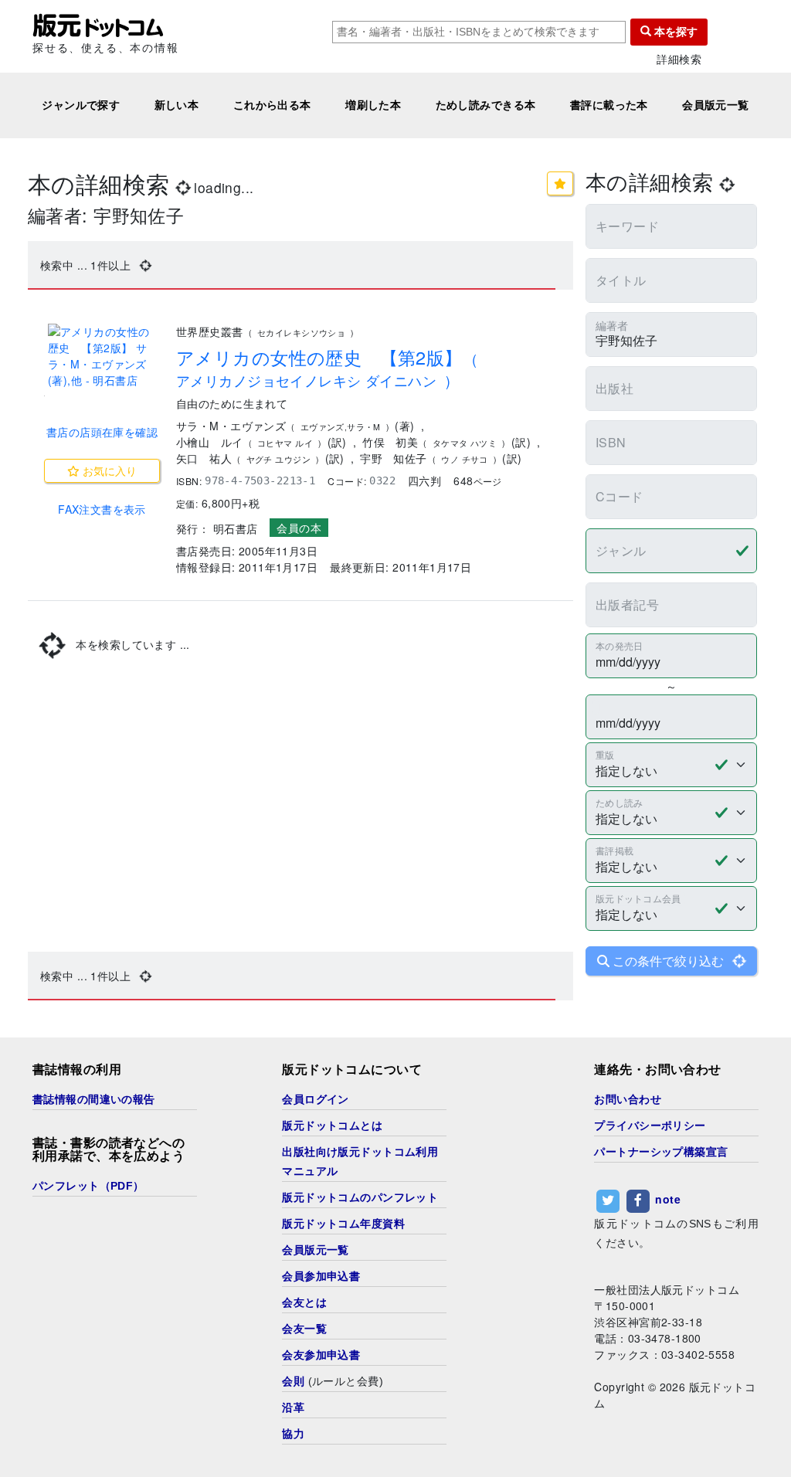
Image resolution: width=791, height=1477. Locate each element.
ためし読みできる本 (486, 105)
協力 (293, 1434)
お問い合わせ (627, 1099)
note (668, 1199)
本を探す (674, 31)
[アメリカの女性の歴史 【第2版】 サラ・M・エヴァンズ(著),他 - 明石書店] (102, 356)
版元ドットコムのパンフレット (360, 1197)
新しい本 (176, 105)
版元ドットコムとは (332, 1125)
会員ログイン (315, 1099)
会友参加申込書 (321, 1355)
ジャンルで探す (81, 105)
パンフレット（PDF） (88, 1186)
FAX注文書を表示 (102, 509)
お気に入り (108, 470)
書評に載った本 (609, 105)
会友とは (304, 1302)
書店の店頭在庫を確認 (102, 432)
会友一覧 (304, 1329)
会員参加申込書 (321, 1276)
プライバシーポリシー (649, 1125)
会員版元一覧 (715, 105)
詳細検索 (679, 59)
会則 (293, 1381)
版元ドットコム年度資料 (343, 1223)
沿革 (293, 1407)
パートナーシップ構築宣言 (661, 1152)
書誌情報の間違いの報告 (93, 1099)
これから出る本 (272, 105)
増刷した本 (373, 105)
